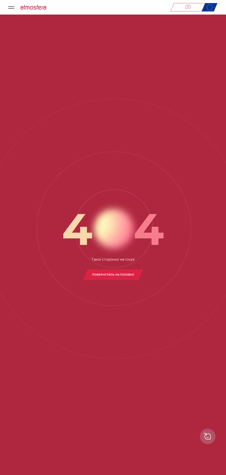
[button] (11, 7)
